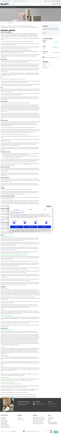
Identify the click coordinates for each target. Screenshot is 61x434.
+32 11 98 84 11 (56, 41)
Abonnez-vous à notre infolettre (53, 405)
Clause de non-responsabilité (22, 27)
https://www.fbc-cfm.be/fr (16, 390)
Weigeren (16, 226)
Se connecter (45, 32)
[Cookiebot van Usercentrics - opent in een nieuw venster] (47, 206)
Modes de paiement (4, 422)
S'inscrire (44, 33)
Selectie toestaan (30, 226)
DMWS (13, 431)
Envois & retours (3, 419)
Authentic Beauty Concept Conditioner (39, 418)
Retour (3, 22)
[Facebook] (53, 52)
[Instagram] (50, 403)
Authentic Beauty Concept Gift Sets (38, 423)
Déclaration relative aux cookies (33, 27)
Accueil (5, 22)
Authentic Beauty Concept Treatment (38, 419)
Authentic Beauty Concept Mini (37, 422)
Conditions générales (4, 27)
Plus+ (15, 431)
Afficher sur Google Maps (49, 65)
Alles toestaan (44, 226)
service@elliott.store (55, 47)
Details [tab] (30, 209)
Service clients (50, 1)
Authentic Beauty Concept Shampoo (38, 417)
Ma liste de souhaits (21, 419)
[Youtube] (58, 52)
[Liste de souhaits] (57, 4)
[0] (59, 4)
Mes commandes (20, 418)
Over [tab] (45, 209)
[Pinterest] (56, 52)
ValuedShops (58, 1)
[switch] (25, 223)
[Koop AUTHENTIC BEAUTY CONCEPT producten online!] (8, 4)
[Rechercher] (41, 4)
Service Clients (3, 417)
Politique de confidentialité (13, 27)
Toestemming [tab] (16, 209)
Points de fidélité (3, 418)
